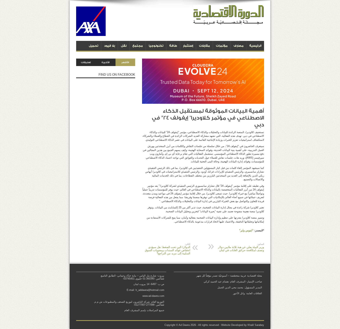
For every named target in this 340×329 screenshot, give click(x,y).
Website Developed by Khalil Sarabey (242, 324)
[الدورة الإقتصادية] (228, 21)
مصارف (239, 45)
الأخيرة (106, 62)
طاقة (173, 45)
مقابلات (204, 45)
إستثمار (188, 45)
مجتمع (137, 45)
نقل (124, 45)
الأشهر (125, 62)
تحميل (93, 45)
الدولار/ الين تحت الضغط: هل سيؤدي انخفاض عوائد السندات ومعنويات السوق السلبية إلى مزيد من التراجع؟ (167, 249)
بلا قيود (109, 45)
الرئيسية (255, 45)
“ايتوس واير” (246, 230)
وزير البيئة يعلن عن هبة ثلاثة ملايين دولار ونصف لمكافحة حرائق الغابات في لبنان (241, 247)
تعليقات (86, 62)
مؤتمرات (222, 45)
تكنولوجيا (156, 45)
